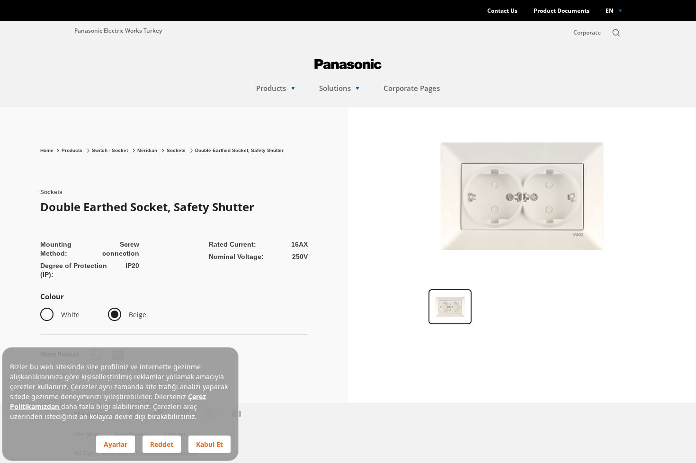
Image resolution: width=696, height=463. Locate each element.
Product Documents (561, 10)
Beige (137, 314)
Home (47, 150)
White (70, 314)
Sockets (177, 150)
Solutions (335, 88)
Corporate (587, 32)
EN (610, 10)
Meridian (148, 150)
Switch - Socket (110, 150)
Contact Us (502, 10)
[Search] (616, 32)
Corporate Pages (412, 88)
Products (271, 88)
